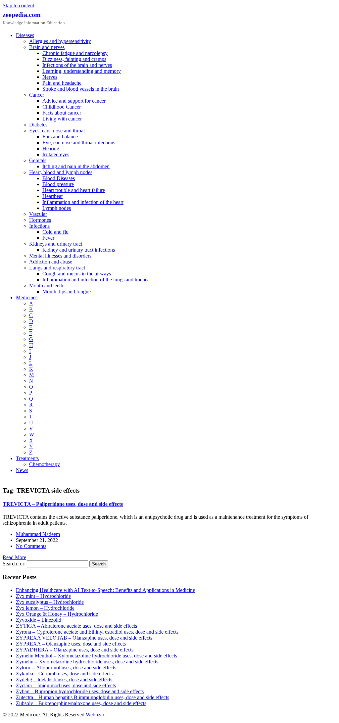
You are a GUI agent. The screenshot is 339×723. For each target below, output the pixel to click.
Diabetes (38, 124)
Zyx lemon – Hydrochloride (45, 608)
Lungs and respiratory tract (57, 267)
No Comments (31, 546)
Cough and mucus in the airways (76, 273)
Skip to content (18, 5)
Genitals (37, 160)
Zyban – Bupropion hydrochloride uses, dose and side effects (80, 691)
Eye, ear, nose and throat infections (78, 142)
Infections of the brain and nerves (77, 65)
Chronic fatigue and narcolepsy (75, 53)
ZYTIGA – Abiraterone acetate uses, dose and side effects (76, 626)
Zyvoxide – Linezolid (38, 620)
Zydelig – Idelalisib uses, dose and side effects (64, 679)
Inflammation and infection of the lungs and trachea (96, 279)
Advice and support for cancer (74, 101)
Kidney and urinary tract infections (78, 250)
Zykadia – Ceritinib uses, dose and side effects (64, 673)
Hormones (40, 220)
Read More (14, 557)
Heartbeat (52, 196)
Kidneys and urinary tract (55, 244)
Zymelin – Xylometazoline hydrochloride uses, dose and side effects (87, 661)
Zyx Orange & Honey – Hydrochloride (57, 614)
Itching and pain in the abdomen (76, 166)
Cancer (36, 95)
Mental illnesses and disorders (60, 256)
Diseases (25, 35)
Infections (39, 226)
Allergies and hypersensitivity (60, 41)
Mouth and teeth (46, 285)
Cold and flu (55, 232)
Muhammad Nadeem (38, 534)
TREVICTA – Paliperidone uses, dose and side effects (63, 504)
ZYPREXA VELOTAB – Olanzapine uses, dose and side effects (84, 638)
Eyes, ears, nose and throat (57, 130)
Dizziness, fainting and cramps (74, 59)
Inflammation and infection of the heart (82, 202)
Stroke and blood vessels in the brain (80, 89)
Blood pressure (58, 184)
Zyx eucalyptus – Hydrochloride (50, 602)
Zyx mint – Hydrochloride (43, 596)
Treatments (27, 458)
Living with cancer (62, 118)
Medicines (26, 297)
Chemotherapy (44, 464)
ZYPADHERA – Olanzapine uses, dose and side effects (74, 649)
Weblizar (95, 714)
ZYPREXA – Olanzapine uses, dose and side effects (71, 644)
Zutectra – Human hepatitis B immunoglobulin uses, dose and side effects (92, 697)
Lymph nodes (56, 208)
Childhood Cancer (61, 107)
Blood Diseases (58, 178)
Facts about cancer (61, 113)
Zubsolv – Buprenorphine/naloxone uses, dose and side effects (81, 703)
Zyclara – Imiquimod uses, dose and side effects (66, 685)
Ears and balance (60, 136)
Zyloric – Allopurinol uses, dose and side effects (66, 667)
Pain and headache (61, 83)
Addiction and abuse (50, 262)
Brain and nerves (47, 47)
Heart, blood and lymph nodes (60, 172)
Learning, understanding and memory (81, 71)
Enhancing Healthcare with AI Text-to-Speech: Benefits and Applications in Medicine (105, 590)
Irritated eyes (55, 154)
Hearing (50, 148)
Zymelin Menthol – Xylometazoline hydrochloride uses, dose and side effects (96, 655)
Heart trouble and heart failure (73, 190)
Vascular (38, 214)
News (22, 470)
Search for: (14, 563)
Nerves (49, 77)
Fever (48, 238)
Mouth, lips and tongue (66, 291)
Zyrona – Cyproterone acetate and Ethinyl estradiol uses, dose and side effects (97, 632)
